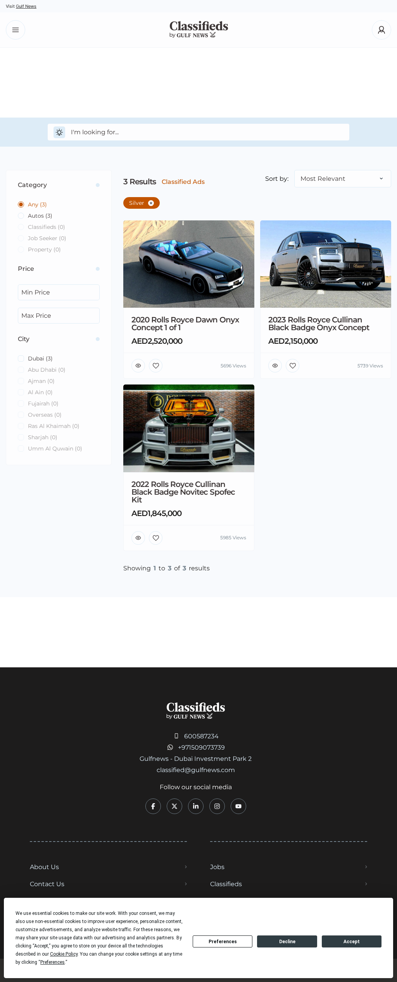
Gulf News (26, 6)
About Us (44, 867)
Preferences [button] (52, 962)
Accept (351, 941)
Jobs (217, 867)
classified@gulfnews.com (196, 770)
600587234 (201, 736)
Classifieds (226, 884)
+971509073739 (201, 747)
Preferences (223, 941)
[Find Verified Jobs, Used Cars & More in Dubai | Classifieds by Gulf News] (198, 30)
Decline (287, 941)
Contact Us (47, 884)
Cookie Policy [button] (64, 954)
